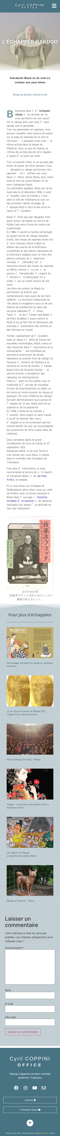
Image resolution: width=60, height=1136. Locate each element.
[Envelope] (44, 1088)
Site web (10, 1017)
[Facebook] (16, 1088)
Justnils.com (45, 1133)
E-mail (9, 1003)
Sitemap (52, 1133)
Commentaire (14, 947)
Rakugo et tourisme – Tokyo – (21, 901)
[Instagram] (25, 1088)
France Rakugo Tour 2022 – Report (23, 759)
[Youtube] (34, 1088)
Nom (8, 990)
